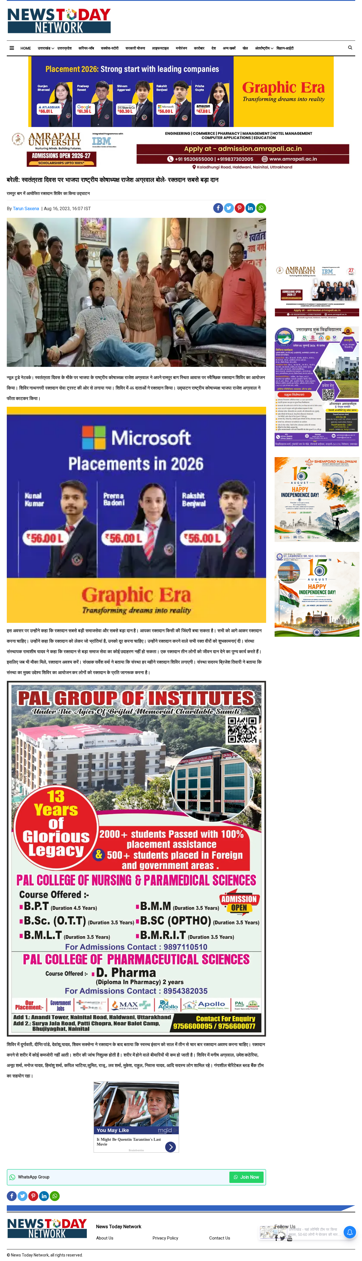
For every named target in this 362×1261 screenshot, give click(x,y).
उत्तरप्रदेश (64, 48)
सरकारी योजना (135, 48)
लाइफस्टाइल (160, 48)
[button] (12, 48)
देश (214, 48)
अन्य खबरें (229, 48)
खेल (245, 48)
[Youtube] (289, 1238)
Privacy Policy (165, 1238)
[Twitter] (282, 1238)
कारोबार (199, 48)
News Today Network (118, 1226)
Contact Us (219, 1238)
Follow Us (285, 1226)
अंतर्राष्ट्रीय (262, 48)
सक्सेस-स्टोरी (109, 48)
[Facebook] (276, 1238)
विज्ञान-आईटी (285, 48)
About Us (104, 1238)
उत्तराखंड (44, 48)
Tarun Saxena (26, 208)
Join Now (249, 1177)
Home (26, 48)
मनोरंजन (181, 48)
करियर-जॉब (86, 48)
